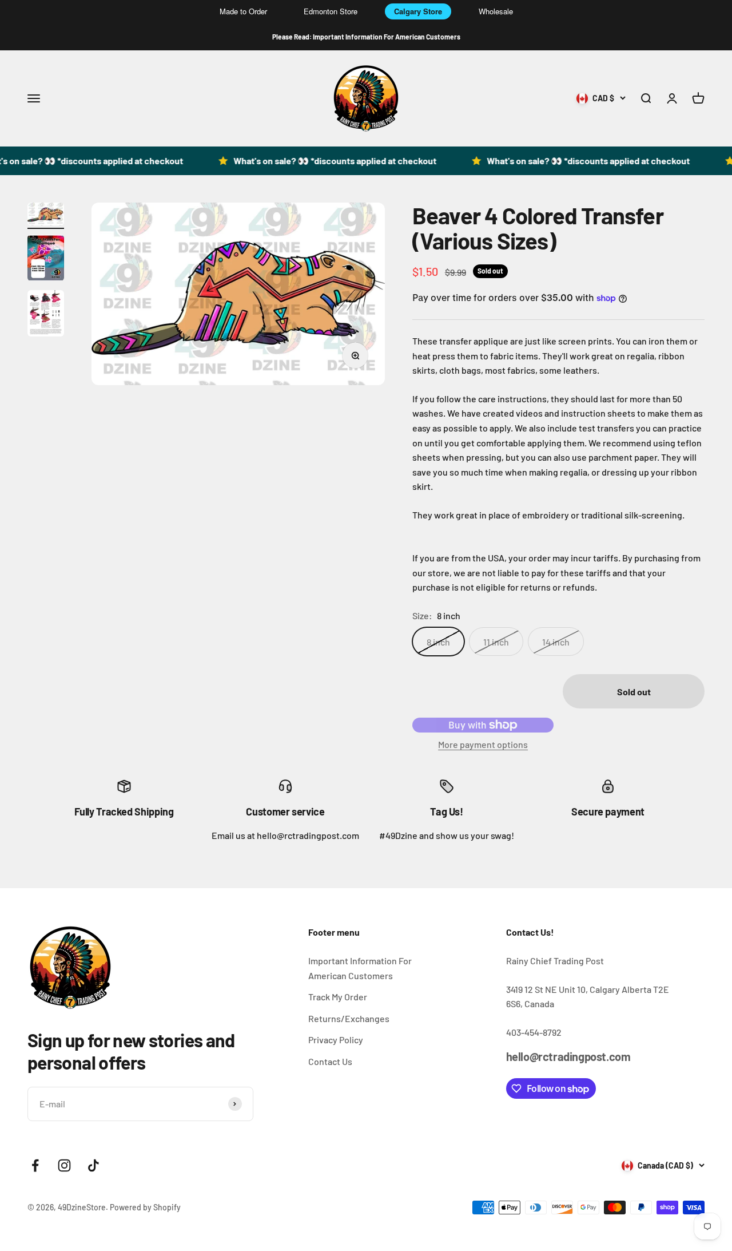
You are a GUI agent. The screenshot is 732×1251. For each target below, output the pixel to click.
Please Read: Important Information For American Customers (366, 37)
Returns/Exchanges (348, 1018)
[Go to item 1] (45, 216)
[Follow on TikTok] (93, 1165)
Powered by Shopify (145, 1207)
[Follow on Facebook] (35, 1165)
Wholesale (496, 11)
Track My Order (337, 996)
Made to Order (243, 11)
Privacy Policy (335, 1039)
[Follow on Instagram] (64, 1165)
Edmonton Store (330, 11)
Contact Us (330, 1061)
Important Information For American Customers (360, 968)
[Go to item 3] (45, 315)
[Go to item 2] (45, 259)
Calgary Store (418, 11)
